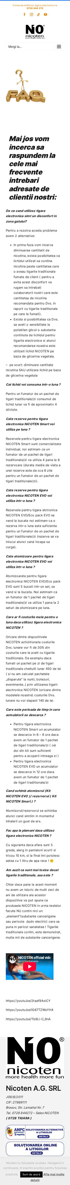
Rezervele (13, 439)
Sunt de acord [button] (31, 1174)
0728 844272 (22, 1113)
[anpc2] (35, 1143)
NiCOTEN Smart (18, 444)
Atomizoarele (16, 576)
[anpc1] (35, 1126)
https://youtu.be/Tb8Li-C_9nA (28, 1019)
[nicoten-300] (35, 1039)
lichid (16, 384)
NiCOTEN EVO (24, 766)
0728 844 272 (35, 8)
